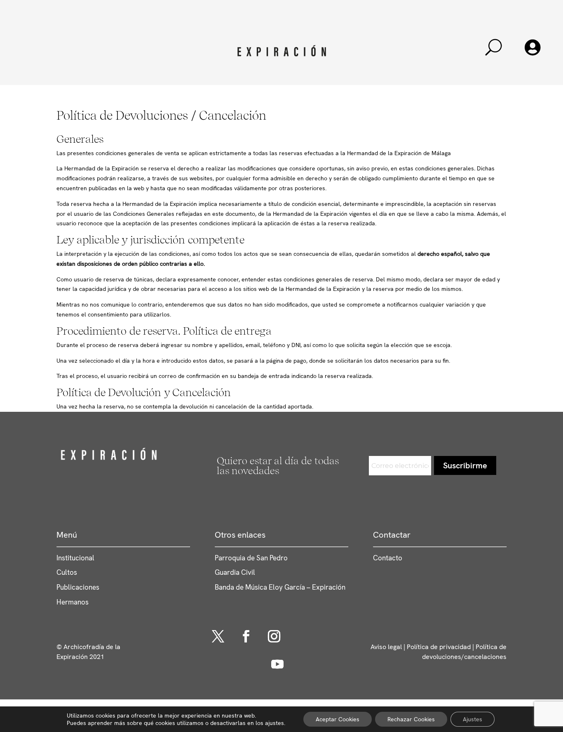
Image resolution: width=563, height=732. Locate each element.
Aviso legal (386, 646)
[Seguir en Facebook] (246, 636)
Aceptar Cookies (337, 719)
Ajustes (472, 719)
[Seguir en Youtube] (277, 664)
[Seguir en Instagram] (274, 636)
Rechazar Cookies (411, 719)
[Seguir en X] (218, 636)
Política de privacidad (439, 646)
